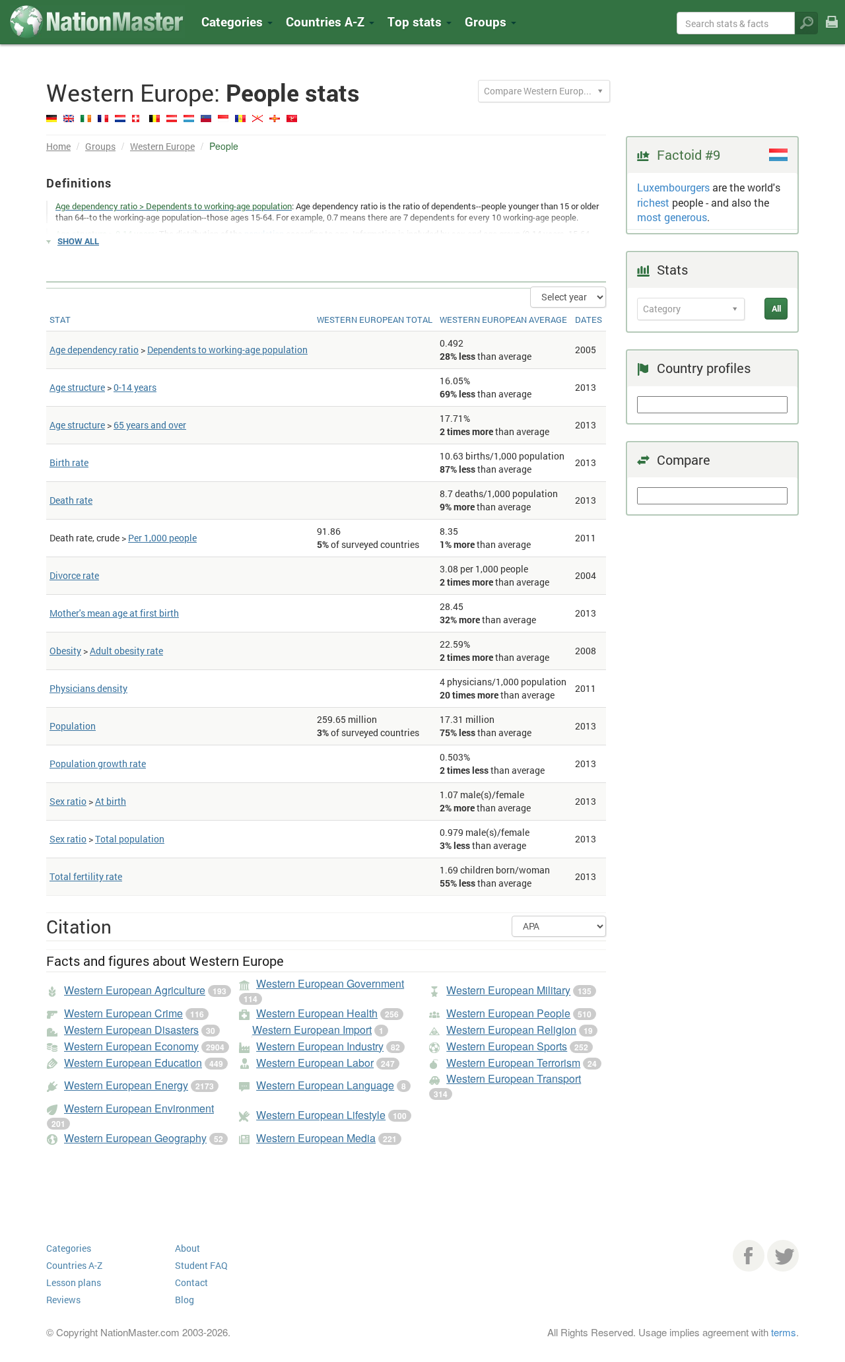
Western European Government (330, 983)
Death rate (71, 500)
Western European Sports (506, 1046)
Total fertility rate (86, 876)
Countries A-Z (74, 1265)
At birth (110, 801)
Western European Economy (131, 1046)
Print (832, 31)
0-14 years (135, 387)
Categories (233, 21)
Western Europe (162, 146)
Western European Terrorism (513, 1062)
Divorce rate (74, 575)
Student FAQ (201, 1265)
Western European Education (133, 1062)
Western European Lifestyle (321, 1114)
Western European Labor (315, 1062)
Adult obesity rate (126, 650)
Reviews (63, 1299)
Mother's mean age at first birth (114, 613)
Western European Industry (320, 1046)
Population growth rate (98, 763)
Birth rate (69, 462)
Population (73, 726)
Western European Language (325, 1085)
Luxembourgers (673, 187)
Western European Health (317, 1013)
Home (58, 146)
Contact (191, 1282)
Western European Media (316, 1137)
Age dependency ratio (94, 349)
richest (653, 202)
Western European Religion (511, 1029)
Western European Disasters (131, 1029)
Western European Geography (135, 1137)
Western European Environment (139, 1108)
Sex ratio (68, 801)
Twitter (783, 1256)
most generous (672, 217)
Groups (487, 21)
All (776, 308)
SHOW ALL (78, 241)
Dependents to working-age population (227, 349)
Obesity (65, 650)
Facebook (748, 1256)
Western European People (508, 1013)
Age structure (77, 387)
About (187, 1248)
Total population (129, 839)
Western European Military (508, 990)
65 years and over (150, 425)
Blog (184, 1299)
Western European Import (312, 1029)
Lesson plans (73, 1282)
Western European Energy (126, 1085)
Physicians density (88, 688)
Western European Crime (123, 1013)
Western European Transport (513, 1078)
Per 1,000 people (162, 537)
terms (783, 1332)
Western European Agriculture (134, 990)
